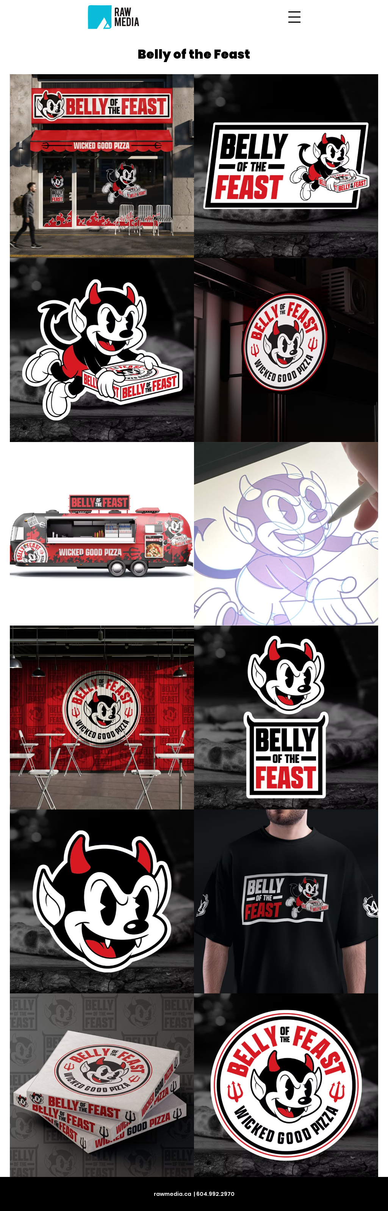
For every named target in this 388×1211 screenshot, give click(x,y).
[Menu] (294, 17)
